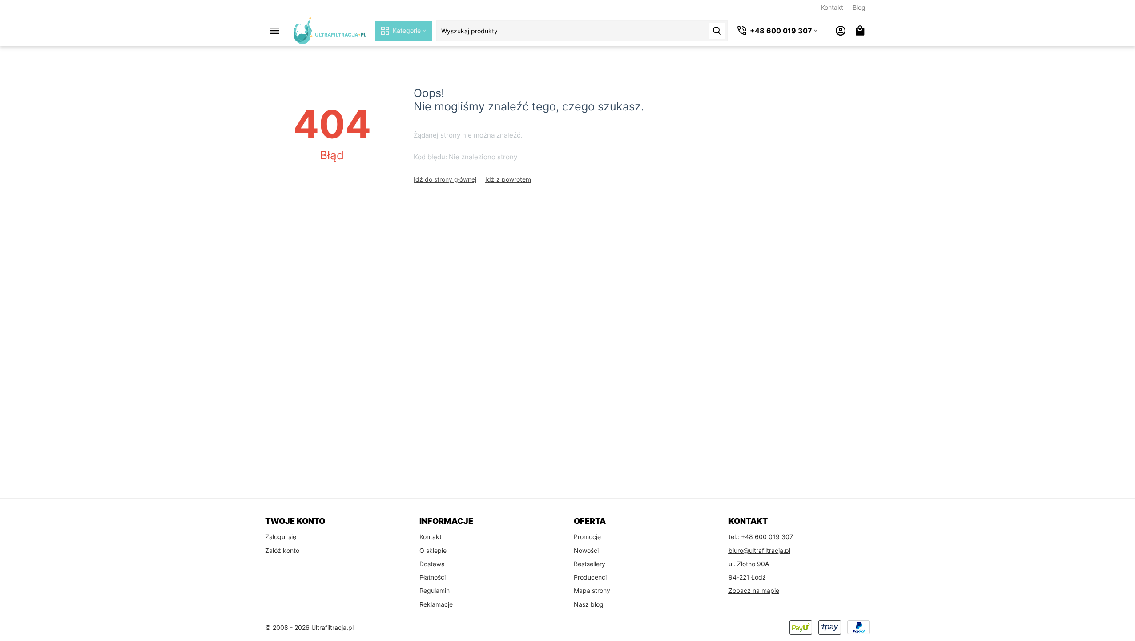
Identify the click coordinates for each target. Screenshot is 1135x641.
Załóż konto (282, 550)
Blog (859, 7)
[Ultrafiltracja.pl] (330, 30)
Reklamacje (436, 604)
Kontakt (832, 7)
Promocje (587, 536)
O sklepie (433, 550)
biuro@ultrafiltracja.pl (759, 550)
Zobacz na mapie (753, 590)
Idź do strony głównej (445, 179)
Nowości (586, 550)
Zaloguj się (280, 536)
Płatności (432, 577)
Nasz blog (589, 604)
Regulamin (434, 590)
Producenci (590, 577)
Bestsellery (589, 564)
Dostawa (432, 564)
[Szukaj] (717, 31)
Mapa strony (592, 590)
